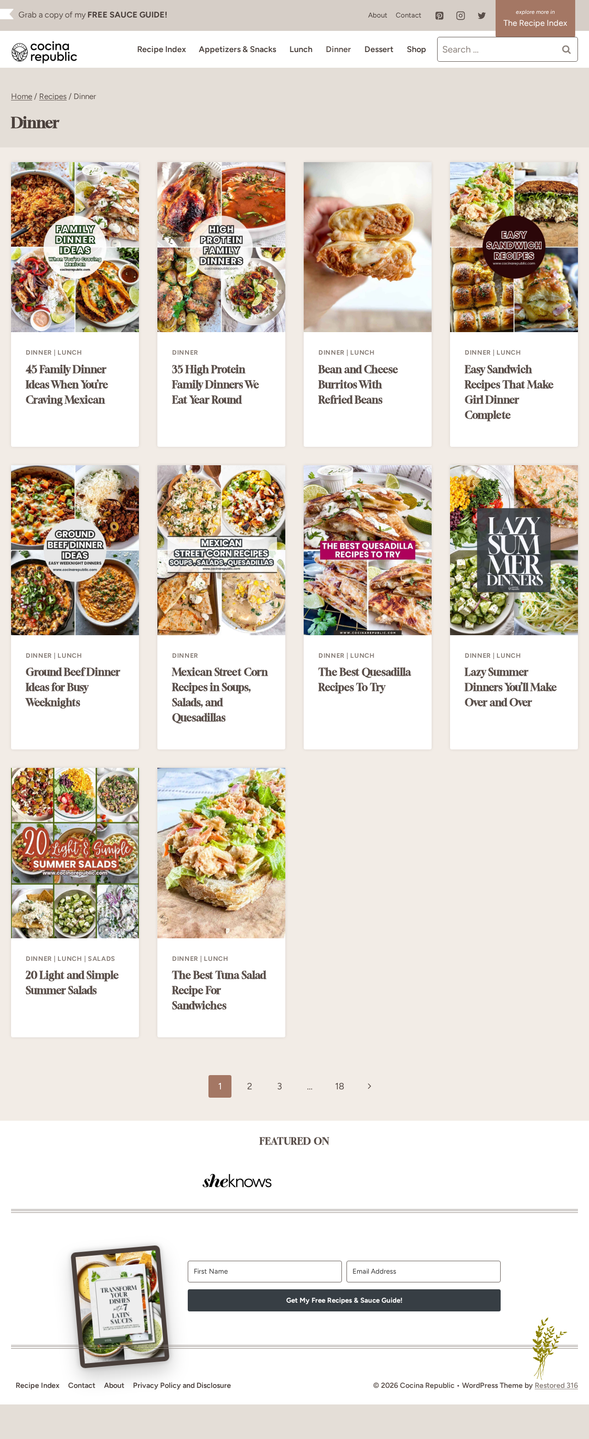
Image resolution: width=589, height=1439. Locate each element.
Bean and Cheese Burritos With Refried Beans (358, 384)
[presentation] (75, 247)
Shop (416, 49)
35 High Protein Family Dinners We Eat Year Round (215, 384)
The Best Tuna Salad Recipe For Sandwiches (219, 990)
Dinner (338, 49)
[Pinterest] (439, 15)
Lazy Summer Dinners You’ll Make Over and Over (511, 687)
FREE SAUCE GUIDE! (127, 15)
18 (339, 1086)
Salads (101, 959)
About (377, 15)
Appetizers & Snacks (237, 49)
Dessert (378, 49)
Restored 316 (556, 1385)
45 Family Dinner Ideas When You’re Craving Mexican (67, 384)
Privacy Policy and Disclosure (182, 1385)
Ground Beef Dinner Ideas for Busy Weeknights (73, 687)
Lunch (300, 49)
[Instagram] (460, 15)
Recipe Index (161, 49)
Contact (409, 15)
